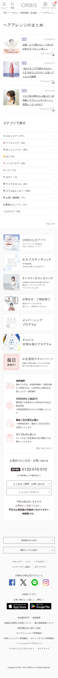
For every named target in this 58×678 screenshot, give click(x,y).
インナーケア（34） (16, 163)
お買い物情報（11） (16, 197)
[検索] (12, 4)
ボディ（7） (12, 177)
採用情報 (36, 617)
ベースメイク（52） (16, 142)
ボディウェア (40, 566)
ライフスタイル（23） (17, 183)
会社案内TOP (23, 617)
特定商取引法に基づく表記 (29, 628)
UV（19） (11, 156)
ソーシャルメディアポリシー (29, 643)
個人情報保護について (44, 622)
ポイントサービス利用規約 (42, 638)
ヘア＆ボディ (40, 561)
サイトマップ (43, 648)
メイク (28, 561)
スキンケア (17, 561)
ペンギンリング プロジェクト (21, 648)
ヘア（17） (11, 170)
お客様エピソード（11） (15, 204)
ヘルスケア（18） (12, 211)
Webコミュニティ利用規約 (16, 638)
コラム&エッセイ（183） (19, 190)
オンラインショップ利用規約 (29, 633)
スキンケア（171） (15, 135)
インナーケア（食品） (21, 566)
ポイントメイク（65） (17, 149)
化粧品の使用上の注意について (17, 622)
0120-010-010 (34, 469)
